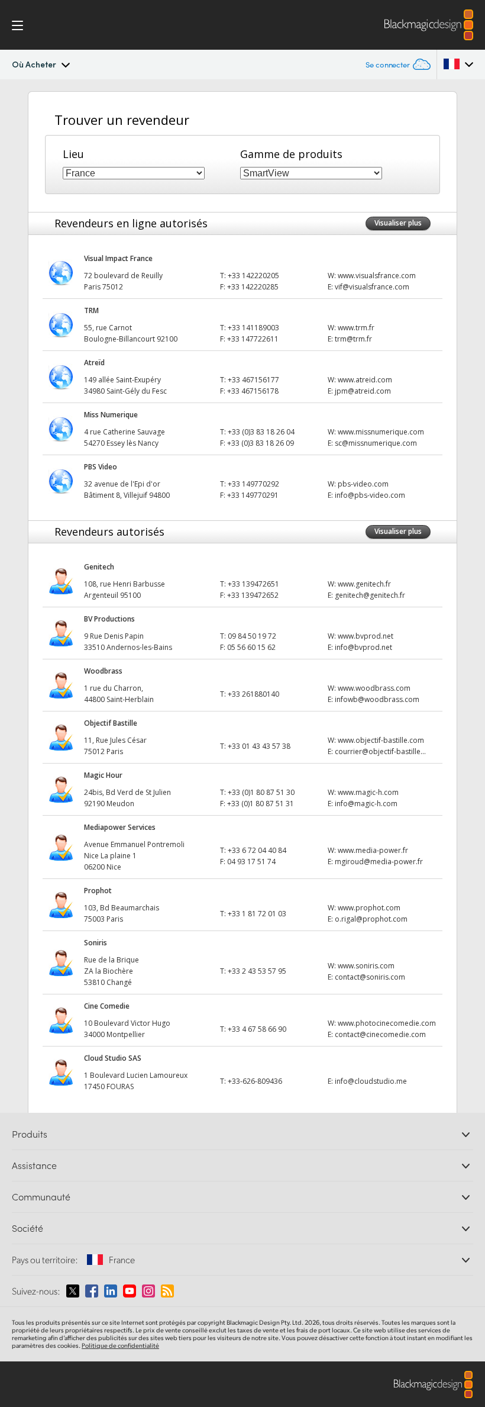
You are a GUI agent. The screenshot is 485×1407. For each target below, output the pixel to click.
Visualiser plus (398, 223)
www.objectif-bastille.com (381, 740)
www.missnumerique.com (381, 432)
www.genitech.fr (364, 584)
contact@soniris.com (370, 977)
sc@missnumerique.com (376, 443)
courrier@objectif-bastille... (380, 751)
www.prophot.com (369, 908)
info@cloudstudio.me (371, 1081)
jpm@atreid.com (363, 391)
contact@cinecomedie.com (380, 1034)
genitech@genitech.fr (370, 595)
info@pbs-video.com (370, 495)
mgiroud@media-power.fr (379, 862)
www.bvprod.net (365, 636)
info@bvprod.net (363, 647)
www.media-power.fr (373, 850)
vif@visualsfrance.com (372, 287)
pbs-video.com (363, 484)
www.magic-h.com (368, 792)
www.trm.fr (356, 328)
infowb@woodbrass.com (377, 699)
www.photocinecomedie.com (387, 1023)
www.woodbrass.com (374, 688)
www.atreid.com (365, 380)
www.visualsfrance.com (377, 276)
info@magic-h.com (366, 804)
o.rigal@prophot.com (371, 919)
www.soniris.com (366, 966)
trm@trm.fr (353, 339)
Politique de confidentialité (120, 1345)
